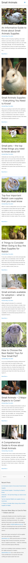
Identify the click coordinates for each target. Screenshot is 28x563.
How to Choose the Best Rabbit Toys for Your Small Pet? (12, 353)
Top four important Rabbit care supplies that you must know (12, 198)
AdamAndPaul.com (6, 552)
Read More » (5, 53)
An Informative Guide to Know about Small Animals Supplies (14, 30)
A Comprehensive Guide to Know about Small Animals (13, 445)
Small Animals (9, 2)
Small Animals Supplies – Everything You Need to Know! (14, 100)
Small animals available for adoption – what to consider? (14, 295)
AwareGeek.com (5, 538)
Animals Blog (5, 36)
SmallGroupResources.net (16, 524)
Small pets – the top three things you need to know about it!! (13, 148)
